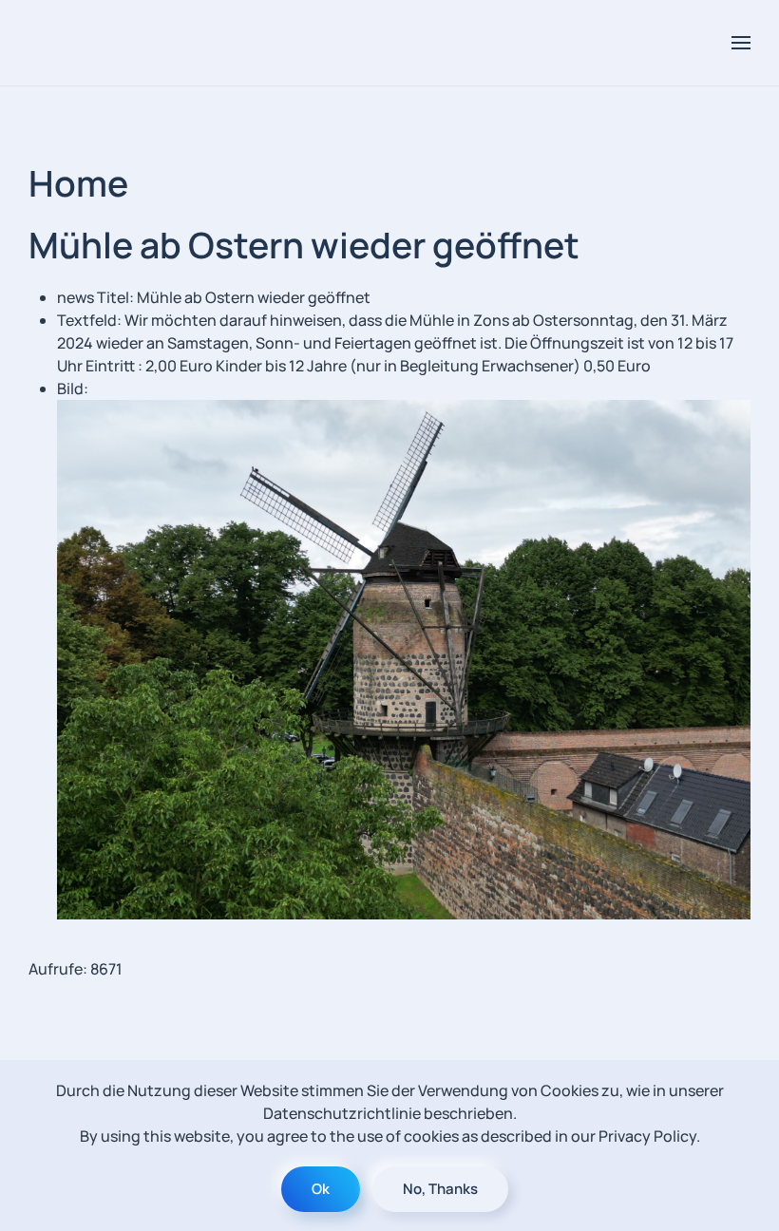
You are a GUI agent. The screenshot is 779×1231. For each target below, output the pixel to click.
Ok (321, 1189)
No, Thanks (440, 1189)
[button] (741, 42)
